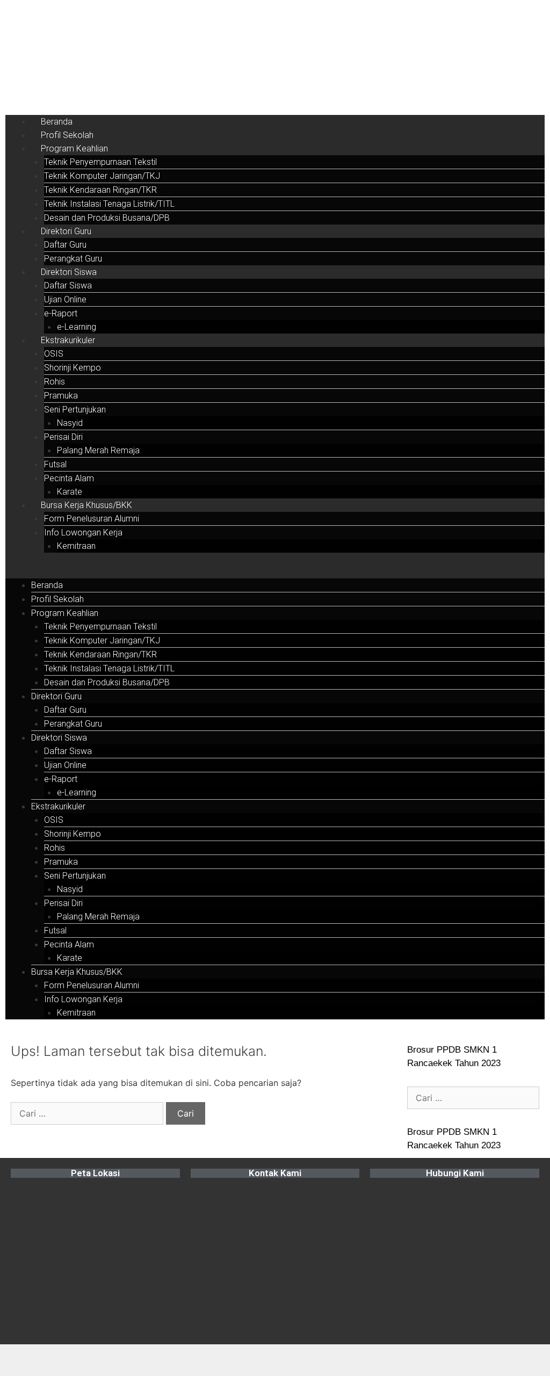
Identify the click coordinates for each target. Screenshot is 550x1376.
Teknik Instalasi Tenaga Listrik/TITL (109, 204)
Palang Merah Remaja (98, 450)
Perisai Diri (63, 437)
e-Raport (60, 313)
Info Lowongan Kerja (83, 532)
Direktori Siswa (69, 272)
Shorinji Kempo (72, 368)
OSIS (53, 354)
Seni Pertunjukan (75, 409)
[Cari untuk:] (88, 1113)
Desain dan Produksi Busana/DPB (107, 218)
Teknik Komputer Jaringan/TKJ (102, 176)
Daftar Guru (65, 245)
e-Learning (76, 327)
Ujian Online (65, 299)
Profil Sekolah (67, 135)
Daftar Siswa (68, 285)
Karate (69, 492)
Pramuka (61, 395)
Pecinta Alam (69, 478)
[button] (275, 572)
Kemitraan (76, 546)
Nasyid (70, 423)
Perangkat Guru (73, 259)
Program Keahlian (74, 148)
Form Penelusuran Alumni (91, 518)
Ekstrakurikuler (68, 340)
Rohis (54, 381)
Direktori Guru (66, 231)
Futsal (55, 464)
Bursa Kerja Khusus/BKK (86, 505)
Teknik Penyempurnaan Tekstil (100, 162)
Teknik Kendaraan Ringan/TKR (100, 190)
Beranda (57, 122)
